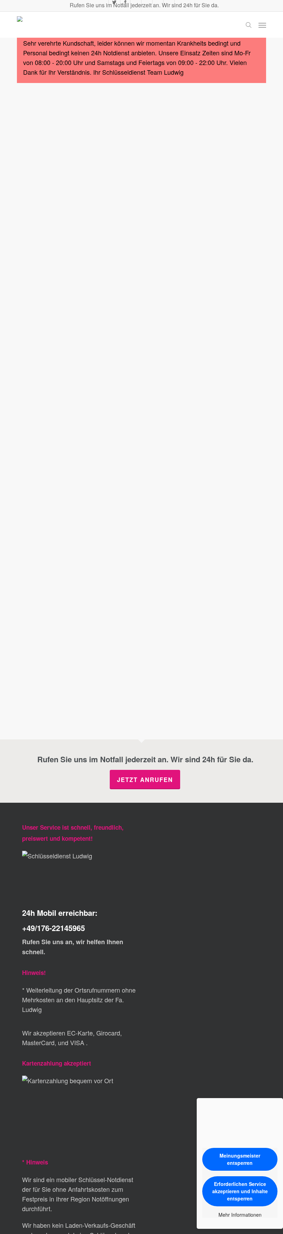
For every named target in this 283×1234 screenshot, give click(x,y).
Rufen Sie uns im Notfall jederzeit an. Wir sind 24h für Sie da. (143, 5)
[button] (262, 24)
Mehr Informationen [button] (240, 1215)
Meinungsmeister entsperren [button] (239, 1159)
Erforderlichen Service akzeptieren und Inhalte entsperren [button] (240, 1191)
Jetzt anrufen (145, 779)
